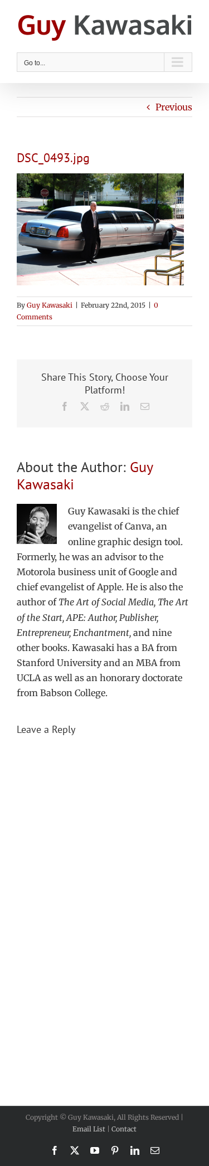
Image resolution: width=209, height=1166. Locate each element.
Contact (124, 1129)
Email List (88, 1129)
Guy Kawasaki (49, 305)
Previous (173, 107)
